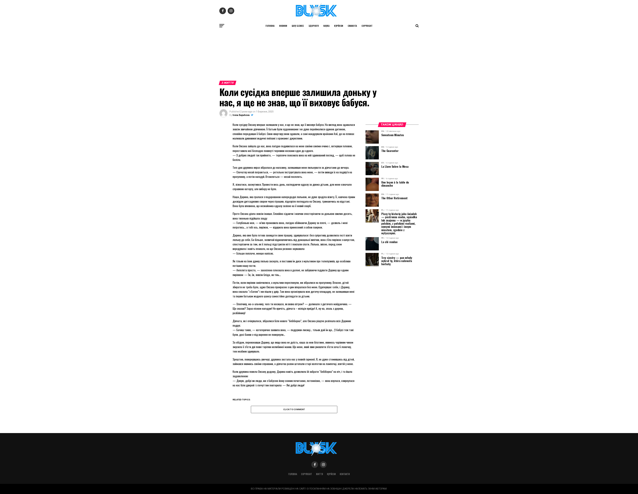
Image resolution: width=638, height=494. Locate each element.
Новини (283, 25)
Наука (326, 25)
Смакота (352, 25)
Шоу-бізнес (298, 25)
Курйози (338, 25)
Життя (319, 474)
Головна (270, 25)
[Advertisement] (319, 54)
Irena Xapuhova (241, 115)
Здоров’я (314, 25)
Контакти (345, 474)
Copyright (367, 25)
